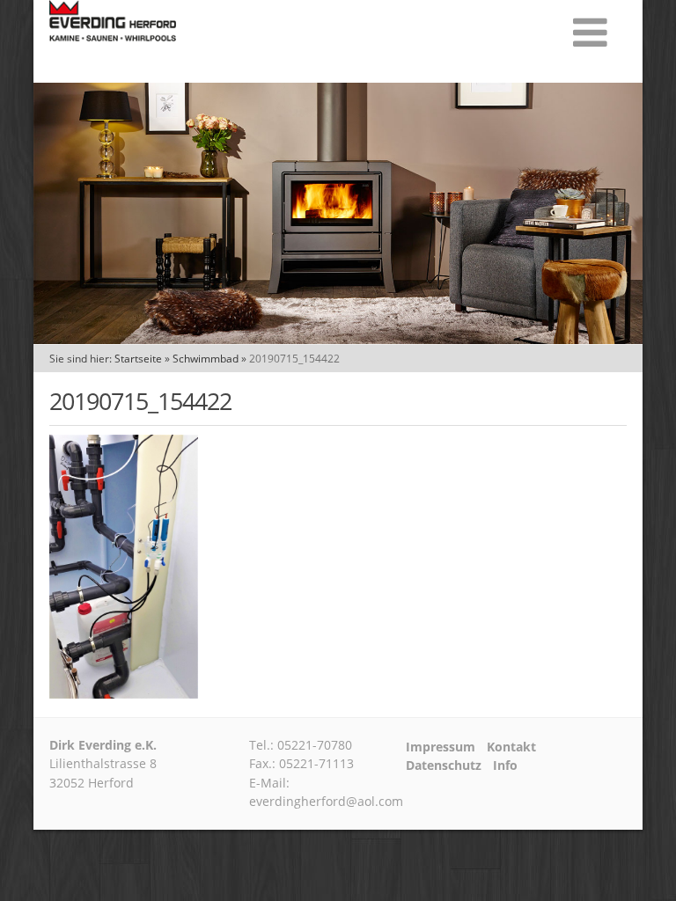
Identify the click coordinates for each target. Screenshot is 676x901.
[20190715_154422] (123, 693)
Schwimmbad (206, 358)
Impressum (440, 747)
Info (505, 765)
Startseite (138, 358)
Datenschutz (443, 765)
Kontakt (511, 747)
